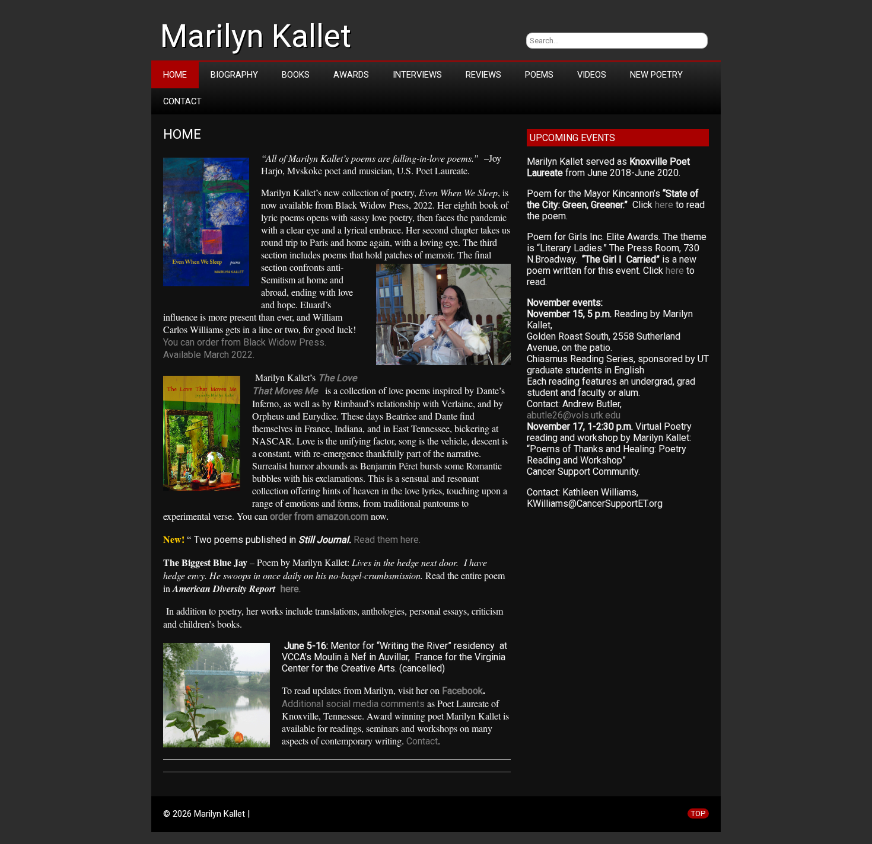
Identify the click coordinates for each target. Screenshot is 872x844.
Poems (539, 74)
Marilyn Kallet (255, 36)
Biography (234, 74)
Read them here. (387, 539)
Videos (591, 74)
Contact (182, 101)
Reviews (483, 74)
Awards (351, 74)
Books (296, 74)
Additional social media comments (353, 703)
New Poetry (656, 74)
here (664, 204)
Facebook (462, 690)
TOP (698, 813)
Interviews (417, 74)
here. (291, 588)
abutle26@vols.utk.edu (573, 415)
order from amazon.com (319, 516)
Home (175, 74)
